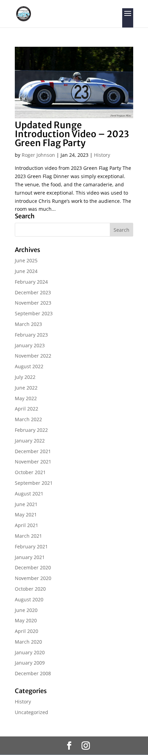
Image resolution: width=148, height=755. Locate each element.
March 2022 (28, 419)
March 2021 (28, 536)
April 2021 (26, 525)
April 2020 (26, 631)
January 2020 (30, 652)
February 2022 (31, 430)
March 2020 (28, 641)
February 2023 (31, 334)
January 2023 (30, 345)
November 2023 (33, 302)
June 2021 (26, 504)
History (102, 155)
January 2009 (30, 662)
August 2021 (29, 493)
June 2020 (26, 610)
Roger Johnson (38, 155)
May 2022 (26, 398)
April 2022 (26, 408)
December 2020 (33, 567)
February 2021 (31, 546)
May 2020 (26, 620)
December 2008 (33, 673)
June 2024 (26, 271)
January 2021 (30, 557)
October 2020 (30, 589)
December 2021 (33, 451)
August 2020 (29, 599)
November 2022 (33, 355)
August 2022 (29, 366)
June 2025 (26, 260)
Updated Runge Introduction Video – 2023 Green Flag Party (72, 134)
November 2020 (33, 578)
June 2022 (26, 387)
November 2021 (33, 461)
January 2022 (30, 440)
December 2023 (33, 292)
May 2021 (26, 514)
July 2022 (25, 377)
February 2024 (31, 281)
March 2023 (28, 324)
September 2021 (34, 483)
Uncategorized (31, 712)
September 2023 (34, 313)
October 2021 (30, 472)
